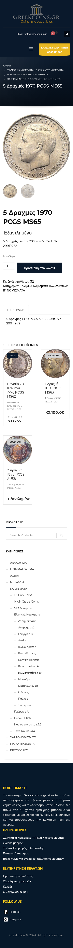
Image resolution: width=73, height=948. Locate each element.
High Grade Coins (26, 601)
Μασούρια (24, 679)
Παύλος (23, 698)
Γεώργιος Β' (25, 634)
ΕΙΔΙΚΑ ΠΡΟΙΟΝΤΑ (22, 744)
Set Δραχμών (23, 608)
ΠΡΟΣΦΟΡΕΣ (19, 750)
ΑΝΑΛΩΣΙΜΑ (18, 563)
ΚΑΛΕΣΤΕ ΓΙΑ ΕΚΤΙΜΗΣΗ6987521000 (54, 50)
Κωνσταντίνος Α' (28, 666)
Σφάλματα (24, 705)
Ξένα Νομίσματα (24, 731)
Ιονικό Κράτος (27, 647)
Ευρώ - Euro (22, 718)
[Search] (61, 535)
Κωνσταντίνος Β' (30, 673)
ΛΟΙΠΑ (14, 575)
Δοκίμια (23, 640)
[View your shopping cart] (55, 34)
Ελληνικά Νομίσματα (34, 286)
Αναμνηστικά (26, 627)
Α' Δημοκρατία (27, 621)
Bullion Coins (23, 595)
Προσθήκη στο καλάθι (39, 268)
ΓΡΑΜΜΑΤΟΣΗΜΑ (22, 569)
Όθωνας (23, 692)
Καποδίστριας (27, 653)
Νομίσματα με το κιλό (27, 724)
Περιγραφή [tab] (16, 310)
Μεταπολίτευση (28, 685)
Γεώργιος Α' (21, 711)
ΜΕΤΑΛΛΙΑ (17, 582)
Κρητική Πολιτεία (28, 660)
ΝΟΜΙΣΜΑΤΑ (16, 290)
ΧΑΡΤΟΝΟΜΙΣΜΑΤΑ (23, 737)
